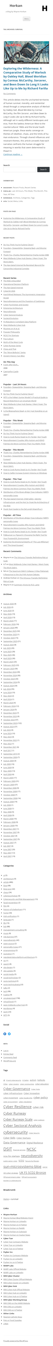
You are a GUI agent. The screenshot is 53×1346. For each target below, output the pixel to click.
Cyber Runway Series (12, 345)
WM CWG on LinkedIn (12, 1306)
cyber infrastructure (12, 1093)
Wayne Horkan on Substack (15, 1231)
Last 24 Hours (17, 191)
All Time (11, 194)
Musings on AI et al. (11, 328)
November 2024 (10, 675)
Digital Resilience (35, 1142)
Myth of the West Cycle (13, 342)
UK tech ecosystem (29, 1177)
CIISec (5, 1084)
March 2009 (8, 777)
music (5, 933)
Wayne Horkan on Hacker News (16, 1235)
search (6, 964)
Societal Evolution (10, 318)
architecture (8, 878)
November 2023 (10, 716)
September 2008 (10, 798)
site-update (8, 971)
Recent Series (30, 187)
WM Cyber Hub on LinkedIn (15, 1293)
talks (5, 988)
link (4, 926)
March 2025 (8, 661)
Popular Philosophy (11, 332)
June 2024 (7, 692)
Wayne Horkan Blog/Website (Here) (18, 1218)
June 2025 (7, 651)
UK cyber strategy (10, 1173)
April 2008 (7, 815)
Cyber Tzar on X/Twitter (13, 1248)
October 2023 (9, 719)
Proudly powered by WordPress (15, 1341)
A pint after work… (11, 364)
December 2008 (9, 788)
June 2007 (7, 849)
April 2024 (7, 699)
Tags (33, 197)
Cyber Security (34, 1133)
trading (6, 994)
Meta (15, 201)
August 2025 (8, 644)
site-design (7, 967)
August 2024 (8, 685)
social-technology (10, 977)
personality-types (10, 947)
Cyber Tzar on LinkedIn (13, 1245)
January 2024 (8, 709)
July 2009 (7, 764)
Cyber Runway (14, 1113)
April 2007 (7, 856)
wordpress (7, 1008)
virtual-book (8, 1001)
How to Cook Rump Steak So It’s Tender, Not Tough (25, 437)
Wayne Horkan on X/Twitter (15, 1224)
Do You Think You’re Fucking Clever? (18, 244)
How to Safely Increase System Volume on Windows (25, 473)
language (7, 919)
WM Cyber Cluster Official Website (17, 1279)
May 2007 (7, 853)
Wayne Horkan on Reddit (14, 1228)
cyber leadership (25, 1098)
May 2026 (7, 614)
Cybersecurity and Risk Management (18, 899)
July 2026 (7, 607)
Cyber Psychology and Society (16, 304)
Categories (25, 197)
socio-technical (9, 981)
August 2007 (8, 842)
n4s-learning (8, 936)
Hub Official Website (21, 1289)
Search (6, 165)
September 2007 (10, 839)
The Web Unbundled (12, 280)
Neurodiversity (9, 311)
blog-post (7, 889)
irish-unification (10, 916)
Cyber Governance (16, 1088)
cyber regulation (25, 1101)
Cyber (10, 1289)
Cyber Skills (9, 1137)
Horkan (16, 5)
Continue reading (12, 154)
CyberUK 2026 (9, 291)
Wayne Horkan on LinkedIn (14, 1221)
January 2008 (8, 825)
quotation (7, 953)
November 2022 (10, 740)
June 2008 (7, 808)
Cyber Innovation (32, 1093)
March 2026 (8, 621)
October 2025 (9, 638)
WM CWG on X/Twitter (12, 1310)
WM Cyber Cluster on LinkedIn (16, 1282)
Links (21, 201)
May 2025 (7, 655)
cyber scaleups (39, 1120)
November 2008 (10, 791)
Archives (16, 197)
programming (9, 950)
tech (5, 991)
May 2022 (7, 743)
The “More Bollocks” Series (14, 352)
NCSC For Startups (11, 335)
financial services (19, 1150)
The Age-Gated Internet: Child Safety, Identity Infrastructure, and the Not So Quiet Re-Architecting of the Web (26, 502)
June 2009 (7, 767)
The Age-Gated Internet (13, 287)
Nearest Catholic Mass (12, 1317)
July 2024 (7, 689)
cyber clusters (14, 1084)
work (5, 1011)
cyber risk (38, 1107)
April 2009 (7, 774)
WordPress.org (9, 1061)
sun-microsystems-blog (22, 1166)
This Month (38, 191)
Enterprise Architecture (13, 308)
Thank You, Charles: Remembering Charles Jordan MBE (26, 255)
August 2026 (8, 603)
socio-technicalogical (12, 984)
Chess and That (9, 349)
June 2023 (7, 733)
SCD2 (21, 1160)
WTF (5, 1015)
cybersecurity (15, 1132)
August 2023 (8, 726)
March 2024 (8, 702)
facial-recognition (10, 902)
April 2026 (7, 617)
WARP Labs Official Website (14, 1269)
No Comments (9, 93)
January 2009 (8, 784)
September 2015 (10, 754)
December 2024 (9, 672)
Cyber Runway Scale (18, 1119)
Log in (5, 1050)
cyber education (42, 1084)
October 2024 (9, 679)
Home (6, 1199)
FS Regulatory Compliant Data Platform (19, 321)
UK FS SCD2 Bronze (32, 1172)
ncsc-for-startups (11, 1156)
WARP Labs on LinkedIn (13, 1272)
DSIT (7, 1149)
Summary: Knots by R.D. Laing (26, 584)
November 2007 (10, 832)
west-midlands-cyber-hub (14, 1005)
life (4, 923)
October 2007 (9, 835)
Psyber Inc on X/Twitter (13, 1262)
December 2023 (9, 713)
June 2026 (7, 610)
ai (4, 875)
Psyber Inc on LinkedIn (13, 1259)
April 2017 (7, 750)
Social (10, 201)
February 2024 (9, 706)
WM (5, 1289)
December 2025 (9, 631)
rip (4, 960)
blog (5, 885)
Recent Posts (18, 187)
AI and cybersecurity (13, 1080)
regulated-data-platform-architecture (18, 957)
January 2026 (8, 627)
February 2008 (9, 822)
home (5, 913)
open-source (8, 943)
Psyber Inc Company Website (15, 1255)
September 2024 (10, 682)
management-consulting (13, 930)
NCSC (31, 1149)
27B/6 (5, 1323)
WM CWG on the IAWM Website (16, 1303)
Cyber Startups (24, 1138)
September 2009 (10, 757)
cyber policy (40, 1097)
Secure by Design (32, 1161)
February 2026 (9, 624)
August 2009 (8, 760)
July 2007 (7, 846)
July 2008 (7, 805)
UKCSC (45, 1167)
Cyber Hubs (35, 1089)
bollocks (41, 1080)
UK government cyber (11, 1177)
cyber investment (10, 1098)
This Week (28, 191)
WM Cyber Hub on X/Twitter (15, 1296)
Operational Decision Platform (16, 284)
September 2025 (10, 641)
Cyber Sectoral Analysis (13, 315)
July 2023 (7, 730)
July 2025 (7, 648)
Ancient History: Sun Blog (14, 356)
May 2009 (7, 771)
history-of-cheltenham (12, 909)
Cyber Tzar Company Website (15, 1242)
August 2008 (8, 801)
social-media (8, 974)
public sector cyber (10, 1161)
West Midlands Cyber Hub (14, 325)
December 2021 (9, 747)
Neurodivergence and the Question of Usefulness (24, 301)
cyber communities (27, 1084)
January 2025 (8, 668)
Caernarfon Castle (10, 371)
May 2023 (7, 737)
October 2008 (9, 795)
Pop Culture (8, 338)
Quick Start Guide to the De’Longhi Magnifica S (22, 509)
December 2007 (9, 829)
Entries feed (8, 1054)
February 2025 (9, 665)
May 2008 (7, 812)
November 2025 (10, 634)
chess (5, 892)
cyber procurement (10, 1102)
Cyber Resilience (17, 1106)
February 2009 (9, 781)
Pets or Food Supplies (12, 1320)
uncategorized (9, 998)
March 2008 (8, 818)
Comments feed (10, 1057)
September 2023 (10, 723)
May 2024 (7, 696)
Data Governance (14, 1142)
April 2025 (7, 658)
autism (33, 1080)
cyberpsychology (10, 895)
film (5, 906)
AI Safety (25, 1080)
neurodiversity (9, 940)
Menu (26, 19)
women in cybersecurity (12, 1181)
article (5, 882)
